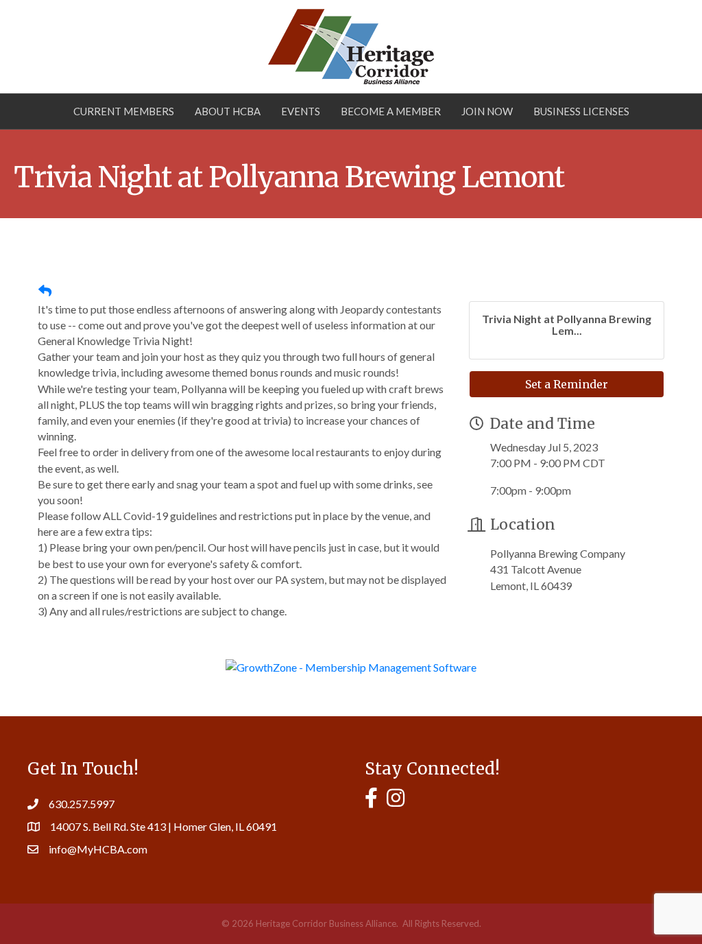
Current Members (123, 111)
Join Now (487, 111)
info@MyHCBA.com (98, 849)
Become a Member (391, 111)
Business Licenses (581, 111)
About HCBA (228, 111)
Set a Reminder (566, 384)
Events (300, 111)
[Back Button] (44, 290)
